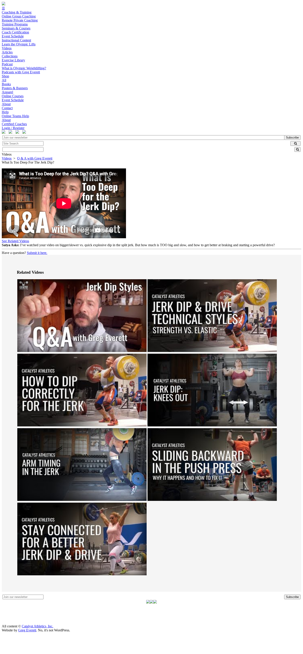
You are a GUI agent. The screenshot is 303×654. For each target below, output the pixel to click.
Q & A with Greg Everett (34, 158)
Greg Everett (27, 630)
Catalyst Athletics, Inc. (37, 626)
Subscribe (292, 137)
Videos (7, 158)
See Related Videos (15, 241)
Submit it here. (37, 253)
